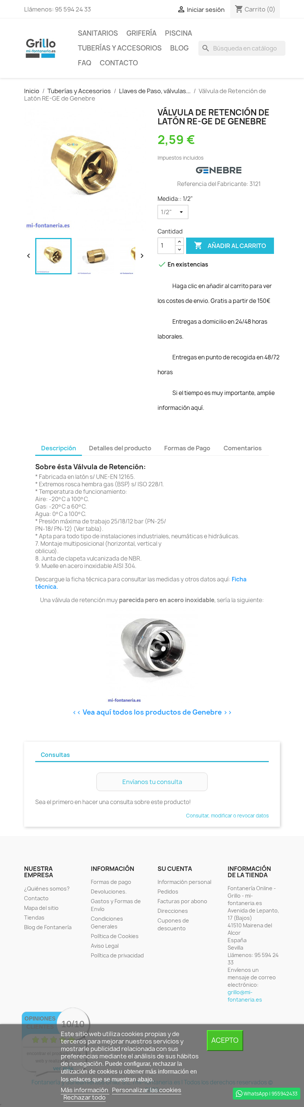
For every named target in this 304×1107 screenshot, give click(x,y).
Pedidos (168, 891)
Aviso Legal (105, 945)
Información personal (184, 881)
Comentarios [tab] (243, 448)
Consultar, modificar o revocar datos (227, 815)
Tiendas (34, 917)
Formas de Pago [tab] (187, 448)
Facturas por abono (182, 901)
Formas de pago (111, 881)
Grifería (141, 33)
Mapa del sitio (41, 907)
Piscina (178, 33)
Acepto (224, 1040)
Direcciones (173, 910)
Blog (179, 48)
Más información (85, 1090)
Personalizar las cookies (146, 1090)
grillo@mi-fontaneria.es (245, 996)
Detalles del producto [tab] (120, 448)
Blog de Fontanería (48, 927)
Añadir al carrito (230, 245)
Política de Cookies (115, 936)
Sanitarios (98, 33)
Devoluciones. (109, 891)
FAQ (84, 63)
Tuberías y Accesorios (120, 48)
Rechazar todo (84, 1097)
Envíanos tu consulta (152, 782)
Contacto (119, 63)
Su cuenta (175, 869)
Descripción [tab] (58, 448)
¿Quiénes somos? (47, 888)
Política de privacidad (117, 955)
